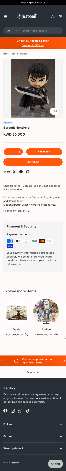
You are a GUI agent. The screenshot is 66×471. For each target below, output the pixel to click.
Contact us (39, 2)
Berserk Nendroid (19, 54)
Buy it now (33, 161)
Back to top (33, 372)
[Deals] (16, 312)
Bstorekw (8, 122)
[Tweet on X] (14, 171)
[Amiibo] (46, 312)
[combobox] (33, 30)
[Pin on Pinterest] (27, 171)
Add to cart (44, 151)
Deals (16, 329)
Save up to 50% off (33, 45)
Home (6, 54)
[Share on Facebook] (21, 171)
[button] (60, 16)
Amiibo (46, 329)
